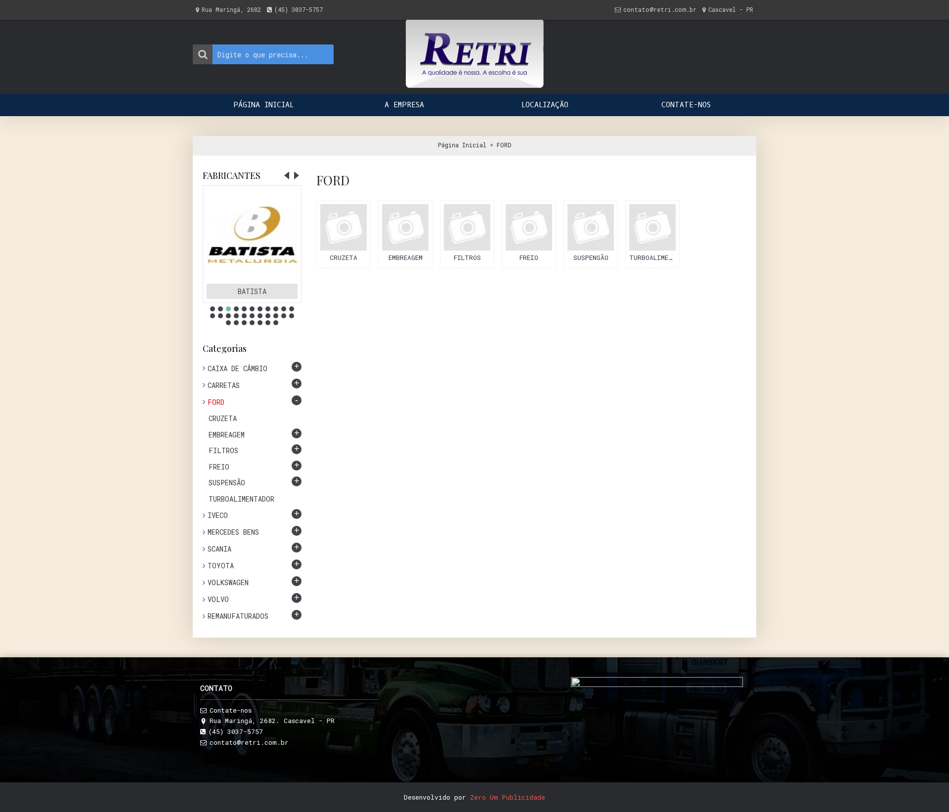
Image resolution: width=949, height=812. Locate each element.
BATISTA (252, 291)
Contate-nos (231, 710)
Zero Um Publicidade (507, 797)
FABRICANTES (231, 175)
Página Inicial (462, 145)
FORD (504, 145)
